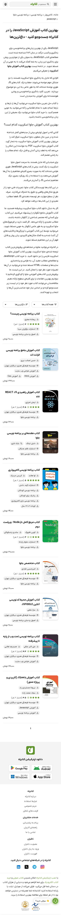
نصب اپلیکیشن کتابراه (46, 877)
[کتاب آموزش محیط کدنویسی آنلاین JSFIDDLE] (50, 609)
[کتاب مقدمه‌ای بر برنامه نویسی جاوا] (50, 442)
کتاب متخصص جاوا (29, 563)
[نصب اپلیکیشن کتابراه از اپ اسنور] (41, 776)
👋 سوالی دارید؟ (42, 901)
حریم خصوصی (30, 806)
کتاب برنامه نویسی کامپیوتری (24, 470)
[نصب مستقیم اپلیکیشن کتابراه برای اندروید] (41, 768)
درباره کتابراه (30, 796)
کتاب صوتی (18, 877)
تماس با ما (30, 832)
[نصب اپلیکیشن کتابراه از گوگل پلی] (19, 768)
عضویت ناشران (30, 844)
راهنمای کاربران (30, 827)
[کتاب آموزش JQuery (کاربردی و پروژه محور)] (50, 686)
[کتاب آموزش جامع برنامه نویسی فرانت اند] (50, 359)
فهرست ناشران (30, 853)
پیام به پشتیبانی (30, 822)
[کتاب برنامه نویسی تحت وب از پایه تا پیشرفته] (50, 645)
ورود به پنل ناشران (30, 849)
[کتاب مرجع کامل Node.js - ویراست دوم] (50, 531)
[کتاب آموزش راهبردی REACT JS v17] (50, 401)
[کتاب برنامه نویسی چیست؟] (50, 323)
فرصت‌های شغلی (30, 810)
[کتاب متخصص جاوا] (50, 572)
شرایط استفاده (30, 801)
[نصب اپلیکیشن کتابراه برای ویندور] (19, 776)
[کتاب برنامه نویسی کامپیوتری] (50, 479)
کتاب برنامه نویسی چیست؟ (25, 313)
